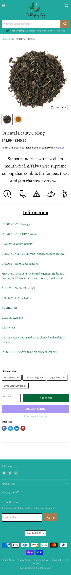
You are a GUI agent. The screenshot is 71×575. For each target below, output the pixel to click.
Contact (35, 563)
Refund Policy (8, 560)
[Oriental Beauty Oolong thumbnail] (7, 119)
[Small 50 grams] (12, 381)
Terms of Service (41, 560)
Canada (34, 533)
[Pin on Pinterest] (22, 428)
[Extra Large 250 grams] (15, 389)
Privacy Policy (24, 560)
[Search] (64, 24)
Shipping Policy (59, 560)
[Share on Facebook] (4, 428)
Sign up (50, 517)
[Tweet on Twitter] (10, 428)
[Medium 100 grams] (34, 381)
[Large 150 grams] (58, 381)
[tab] (7, 196)
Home (5, 39)
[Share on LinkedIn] (16, 428)
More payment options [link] (35, 416)
